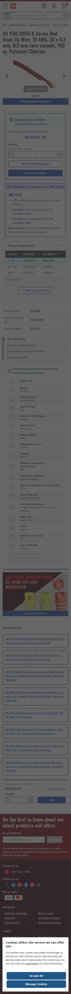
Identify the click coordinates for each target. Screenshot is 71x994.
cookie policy (31, 963)
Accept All (36, 976)
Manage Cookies (36, 984)
